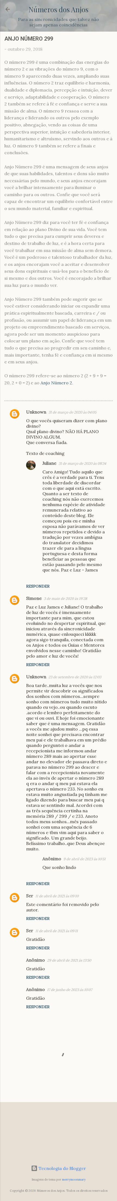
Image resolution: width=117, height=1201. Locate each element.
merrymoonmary (74, 1179)
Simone (34, 598)
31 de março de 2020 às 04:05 (72, 412)
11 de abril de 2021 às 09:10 (57, 896)
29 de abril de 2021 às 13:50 (69, 960)
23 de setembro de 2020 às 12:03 (74, 677)
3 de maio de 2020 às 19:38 (65, 598)
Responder (38, 586)
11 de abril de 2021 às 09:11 (56, 931)
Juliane (49, 463)
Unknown (36, 412)
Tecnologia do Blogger (62, 1168)
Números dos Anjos (58, 9)
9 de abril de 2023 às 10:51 (84, 859)
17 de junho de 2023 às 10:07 (69, 989)
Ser (29, 895)
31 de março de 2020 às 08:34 (82, 463)
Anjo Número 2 (56, 382)
